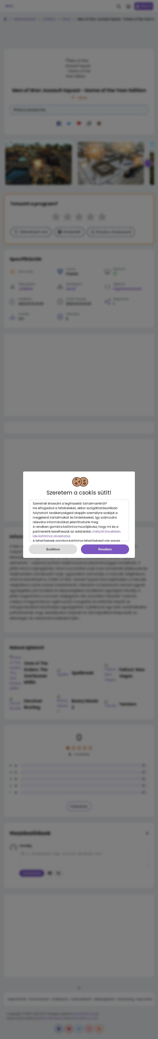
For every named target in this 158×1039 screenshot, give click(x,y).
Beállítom (53, 549)
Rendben (105, 549)
